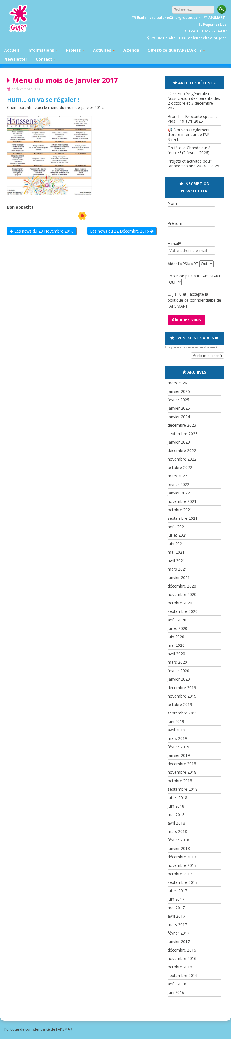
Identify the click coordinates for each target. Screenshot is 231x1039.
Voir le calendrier (206, 355)
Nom (172, 203)
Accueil (11, 50)
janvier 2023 (179, 442)
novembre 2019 (182, 696)
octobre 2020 (180, 603)
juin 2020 (176, 636)
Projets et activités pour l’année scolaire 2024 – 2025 (193, 163)
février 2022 (178, 484)
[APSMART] (18, 31)
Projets (73, 50)
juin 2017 (176, 899)
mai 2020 (176, 645)
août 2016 (177, 984)
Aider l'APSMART (183, 263)
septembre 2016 (182, 975)
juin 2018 (176, 806)
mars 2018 (177, 831)
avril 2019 (176, 730)
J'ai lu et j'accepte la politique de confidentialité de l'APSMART (194, 300)
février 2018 (178, 840)
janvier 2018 (179, 848)
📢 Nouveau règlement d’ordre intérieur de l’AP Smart (189, 134)
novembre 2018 (182, 772)
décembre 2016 (182, 950)
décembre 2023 (182, 425)
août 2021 (177, 526)
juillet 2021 (177, 535)
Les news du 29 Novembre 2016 (43, 231)
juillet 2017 (177, 890)
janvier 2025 (179, 408)
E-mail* (174, 243)
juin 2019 (176, 721)
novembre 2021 (182, 501)
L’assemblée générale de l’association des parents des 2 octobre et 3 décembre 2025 (194, 101)
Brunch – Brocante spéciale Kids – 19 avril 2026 (193, 119)
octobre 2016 (180, 967)
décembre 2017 (182, 857)
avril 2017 (176, 916)
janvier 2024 (179, 416)
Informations (40, 50)
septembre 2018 (182, 789)
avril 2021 (176, 560)
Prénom (175, 223)
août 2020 (177, 619)
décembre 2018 (182, 763)
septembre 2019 (182, 713)
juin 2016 (176, 992)
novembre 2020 (182, 594)
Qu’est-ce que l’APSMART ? (175, 50)
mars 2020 (177, 662)
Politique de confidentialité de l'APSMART (39, 1029)
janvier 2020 (179, 679)
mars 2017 (177, 924)
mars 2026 (177, 382)
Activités (102, 50)
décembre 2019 (182, 687)
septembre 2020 (182, 611)
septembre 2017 (182, 882)
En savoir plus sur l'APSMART (194, 276)
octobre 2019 (180, 704)
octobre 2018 (180, 780)
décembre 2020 (182, 586)
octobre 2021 (180, 509)
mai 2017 (176, 907)
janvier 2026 (179, 391)
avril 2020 (176, 653)
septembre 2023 (182, 433)
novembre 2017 (182, 865)
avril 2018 (176, 823)
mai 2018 (176, 814)
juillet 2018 (177, 797)
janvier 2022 (179, 493)
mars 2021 (177, 569)
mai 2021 (176, 552)
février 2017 (178, 933)
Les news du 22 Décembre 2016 (120, 231)
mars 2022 (177, 476)
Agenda (131, 50)
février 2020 (178, 670)
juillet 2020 (177, 628)
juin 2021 (176, 543)
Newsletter (15, 59)
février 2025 (178, 399)
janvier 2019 (179, 755)
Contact (44, 59)
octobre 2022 (180, 467)
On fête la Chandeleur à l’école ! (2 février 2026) (189, 150)
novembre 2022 (182, 459)
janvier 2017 (179, 941)
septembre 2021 (182, 518)
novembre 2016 (182, 958)
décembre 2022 (182, 450)
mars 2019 (177, 738)
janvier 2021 (179, 577)
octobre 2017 (180, 873)
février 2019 (178, 746)
